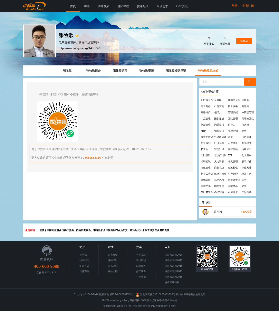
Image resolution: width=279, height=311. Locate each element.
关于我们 (84, 254)
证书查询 (113, 265)
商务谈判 (206, 143)
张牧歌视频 (147, 70)
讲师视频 (103, 6)
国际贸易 (246, 192)
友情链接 (141, 260)
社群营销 (219, 106)
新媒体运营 (234, 100)
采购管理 (206, 180)
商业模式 (246, 143)
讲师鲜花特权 (172, 282)
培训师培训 (220, 155)
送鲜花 (244, 40)
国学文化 (206, 186)
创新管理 (206, 124)
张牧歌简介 (93, 70)
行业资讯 (182, 6)
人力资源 (219, 161)
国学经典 (233, 186)
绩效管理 (206, 167)
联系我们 (84, 260)
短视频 (245, 100)
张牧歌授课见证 (176, 70)
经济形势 (219, 143)
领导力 (218, 112)
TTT (230, 155)
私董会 (204, 149)
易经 (244, 186)
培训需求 (162, 6)
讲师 (87, 6)
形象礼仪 (233, 167)
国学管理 (219, 186)
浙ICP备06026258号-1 (122, 294)
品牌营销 (233, 130)
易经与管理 (207, 192)
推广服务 (141, 271)
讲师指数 (113, 260)
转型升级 (219, 149)
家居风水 (233, 192)
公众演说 (246, 155)
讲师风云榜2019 (174, 260)
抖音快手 (233, 106)
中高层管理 (248, 112)
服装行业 (246, 161)
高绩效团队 (248, 118)
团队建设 (219, 118)
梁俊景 (154, 305)
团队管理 (233, 118)
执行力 (231, 124)
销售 (244, 130)
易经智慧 (219, 192)
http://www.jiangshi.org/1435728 (79, 48)
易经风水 (219, 180)
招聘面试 (206, 161)
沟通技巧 (219, 124)
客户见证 (141, 254)
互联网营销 (207, 100)
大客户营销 (207, 137)
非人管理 (233, 161)
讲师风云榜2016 (174, 276)
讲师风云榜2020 (174, 254)
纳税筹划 (246, 149)
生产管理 (233, 173)
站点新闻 (141, 265)
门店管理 (246, 137)
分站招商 (141, 276)
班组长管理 (220, 173)
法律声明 (84, 271)
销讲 (230, 137)
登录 (235, 5)
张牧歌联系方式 (208, 70)
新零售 (245, 106)
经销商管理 (220, 137)
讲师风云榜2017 (174, 271)
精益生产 (246, 173)
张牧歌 (67, 70)
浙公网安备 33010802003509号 (158, 294)
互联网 (218, 100)
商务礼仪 (219, 167)
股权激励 (233, 149)
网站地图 (113, 271)
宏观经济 (233, 143)
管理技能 (233, 112)
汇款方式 (84, 265)
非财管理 (206, 155)
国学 (244, 180)
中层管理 (206, 118)
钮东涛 (218, 211)
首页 (73, 6)
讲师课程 (123, 6)
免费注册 (248, 5)
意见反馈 (113, 254)
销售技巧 (219, 130)
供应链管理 (234, 180)
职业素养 (246, 167)
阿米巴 (245, 124)
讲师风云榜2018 (174, 265)
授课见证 (142, 6)
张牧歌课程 (120, 70)
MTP (203, 130)
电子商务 (206, 106)
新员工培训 (207, 173)
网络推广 (206, 112)
